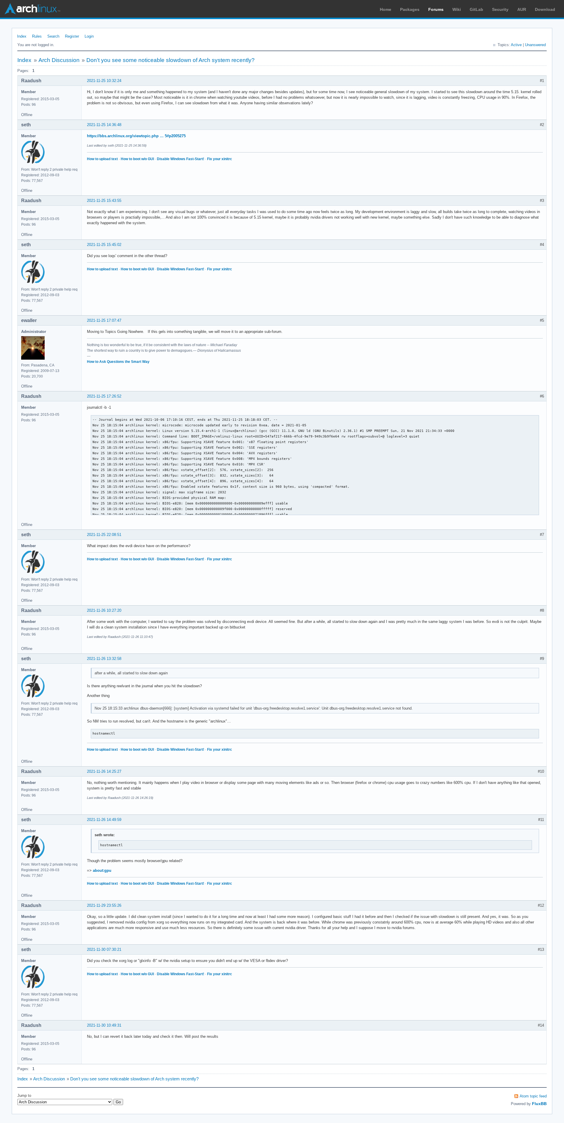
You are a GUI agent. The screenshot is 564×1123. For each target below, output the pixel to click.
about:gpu (102, 870)
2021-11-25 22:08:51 (104, 534)
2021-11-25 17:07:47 (104, 320)
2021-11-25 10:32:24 (104, 80)
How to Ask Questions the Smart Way (118, 362)
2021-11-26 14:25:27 (104, 771)
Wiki (456, 9)
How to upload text (102, 159)
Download (545, 9)
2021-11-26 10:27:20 (104, 610)
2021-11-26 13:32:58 (104, 658)
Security (500, 9)
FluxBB (539, 1103)
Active (516, 45)
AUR (521, 9)
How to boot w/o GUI (137, 159)
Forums (436, 9)
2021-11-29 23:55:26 (104, 905)
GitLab (476, 9)
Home (385, 9)
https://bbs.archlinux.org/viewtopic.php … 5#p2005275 (136, 136)
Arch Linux (32, 9)
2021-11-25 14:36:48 (104, 125)
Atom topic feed (533, 1096)
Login (89, 36)
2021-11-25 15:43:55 (104, 200)
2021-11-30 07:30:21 (104, 949)
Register (72, 36)
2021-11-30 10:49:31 (104, 1025)
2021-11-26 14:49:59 (104, 819)
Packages (409, 9)
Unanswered (535, 45)
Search (53, 36)
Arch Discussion (59, 60)
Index (21, 36)
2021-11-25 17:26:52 (104, 396)
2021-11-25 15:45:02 (104, 244)
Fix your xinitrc (219, 159)
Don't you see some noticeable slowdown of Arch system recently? (170, 60)
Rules (37, 36)
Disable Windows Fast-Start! (180, 159)
